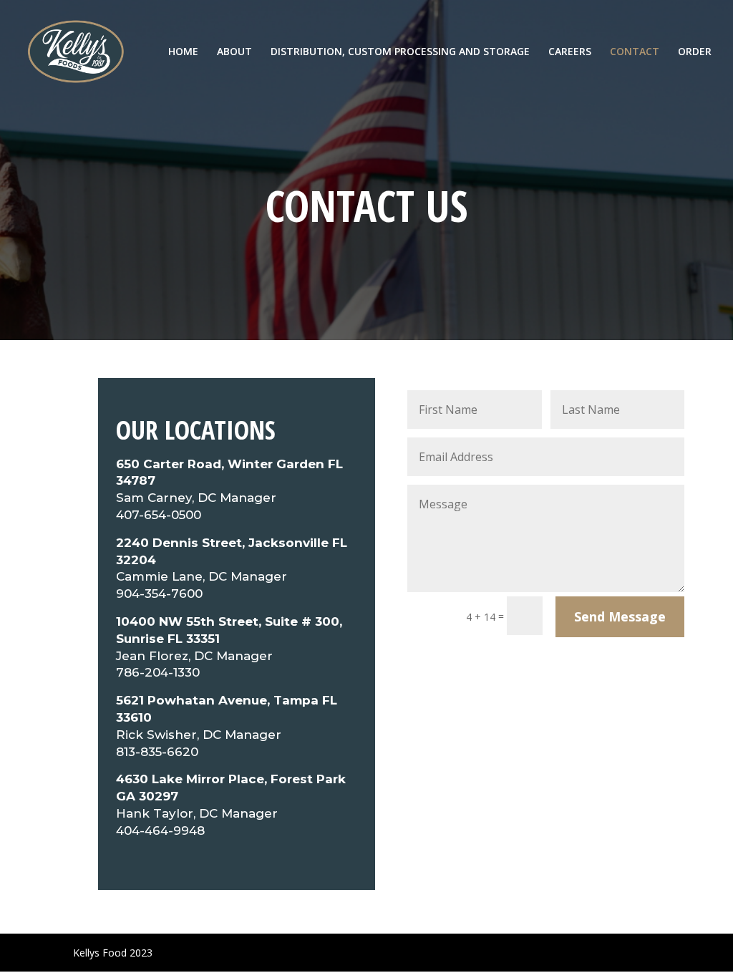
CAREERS (569, 52)
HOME (183, 52)
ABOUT (234, 52)
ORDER (695, 52)
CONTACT (634, 52)
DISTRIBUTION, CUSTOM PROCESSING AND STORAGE (400, 52)
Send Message (620, 616)
